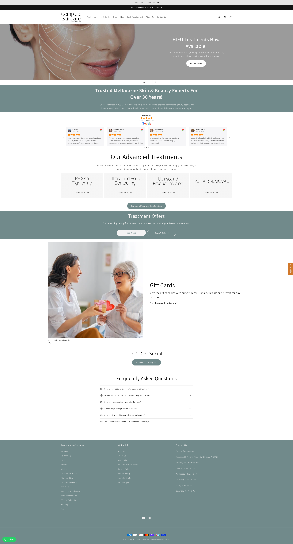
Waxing (64, 469)
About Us (122, 456)
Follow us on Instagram (146, 362)
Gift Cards (122, 451)
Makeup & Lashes (68, 487)
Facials (64, 464)
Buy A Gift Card (162, 232)
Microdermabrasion (69, 495)
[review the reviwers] (101, 131)
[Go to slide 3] (146, 147)
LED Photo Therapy (69, 482)
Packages (65, 451)
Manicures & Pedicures (70, 491)
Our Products (123, 460)
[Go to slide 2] (144, 147)
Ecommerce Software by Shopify (160, 539)
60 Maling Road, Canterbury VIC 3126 (201, 456)
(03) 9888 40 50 (190, 451)
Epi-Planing (66, 456)
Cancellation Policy (126, 478)
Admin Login (123, 482)
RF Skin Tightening (69, 500)
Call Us (10, 539)
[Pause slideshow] (154, 82)
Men (63, 509)
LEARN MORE (196, 63)
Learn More (80, 192)
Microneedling (67, 478)
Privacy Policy (124, 469)
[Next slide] (149, 82)
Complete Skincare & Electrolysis (139, 539)
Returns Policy (124, 473)
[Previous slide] (138, 82)
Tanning (64, 504)
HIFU (63, 460)
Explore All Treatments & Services (146, 206)
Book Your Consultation (128, 464)
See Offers (131, 232)
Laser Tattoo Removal (70, 473)
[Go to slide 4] (148, 147)
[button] (92, 17)
